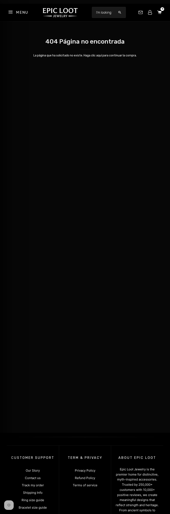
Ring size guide (33, 500)
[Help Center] (140, 12)
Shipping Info (32, 493)
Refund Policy (85, 478)
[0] (159, 12)
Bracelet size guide (33, 507)
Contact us (33, 478)
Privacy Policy (85, 470)
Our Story (33, 470)
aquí (99, 55)
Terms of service (85, 485)
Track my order (33, 485)
